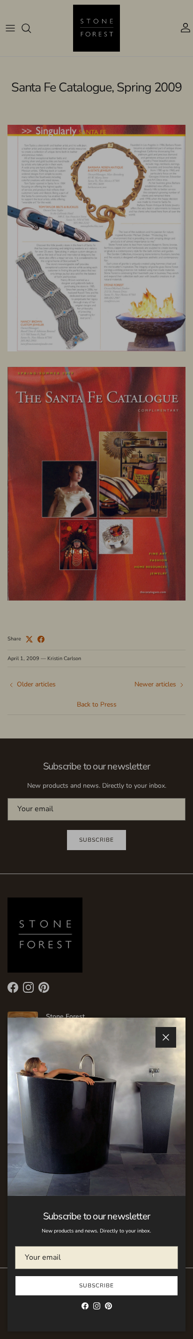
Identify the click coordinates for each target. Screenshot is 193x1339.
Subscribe (96, 1285)
